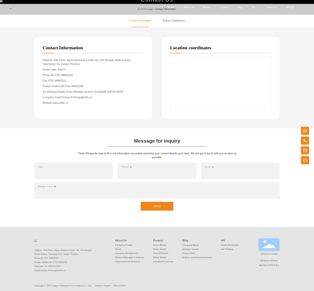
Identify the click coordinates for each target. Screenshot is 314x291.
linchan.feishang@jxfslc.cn (77, 97)
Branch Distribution (174, 20)
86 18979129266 (113, 91)
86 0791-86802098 (72, 86)
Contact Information (140, 20)
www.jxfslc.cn (60, 102)
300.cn (116, 285)
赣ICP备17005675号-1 (269, 265)
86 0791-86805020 (62, 75)
